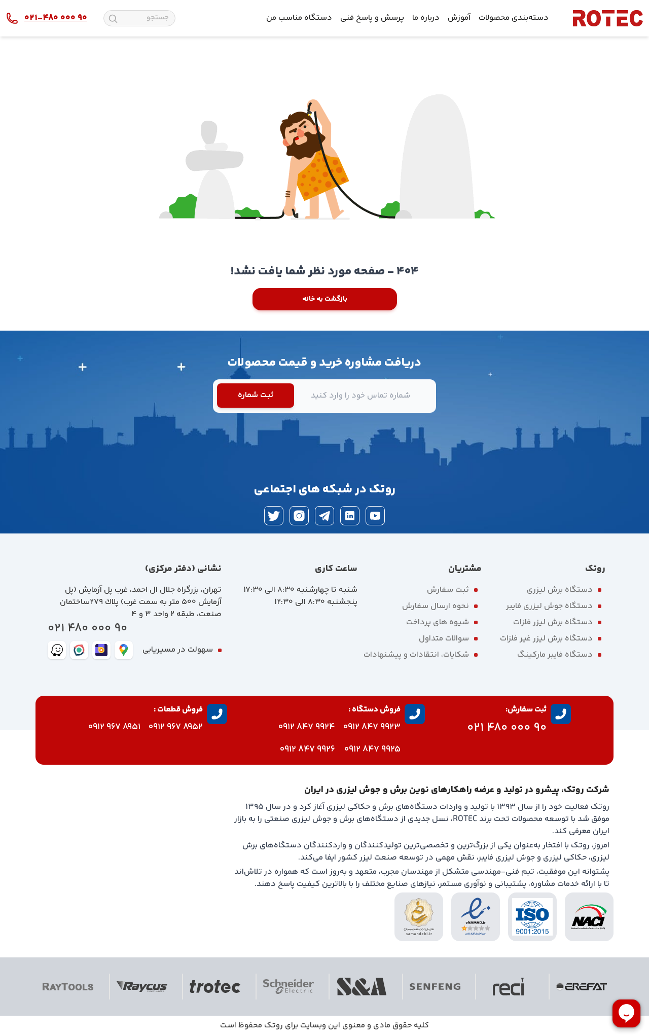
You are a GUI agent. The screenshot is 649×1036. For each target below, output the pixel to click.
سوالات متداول (444, 638)
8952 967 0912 (176, 727)
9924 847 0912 (306, 727)
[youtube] (375, 515)
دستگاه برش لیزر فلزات (553, 622)
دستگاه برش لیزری (560, 590)
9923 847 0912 (372, 727)
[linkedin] (349, 515)
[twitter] (273, 515)
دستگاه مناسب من (299, 18)
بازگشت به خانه (324, 299)
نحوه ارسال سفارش (435, 606)
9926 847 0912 (307, 749)
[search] (113, 19)
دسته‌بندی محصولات (514, 18)
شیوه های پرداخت (437, 622)
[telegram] (324, 515)
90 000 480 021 (87, 628)
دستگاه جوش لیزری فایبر (549, 606)
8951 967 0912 (114, 727)
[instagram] (299, 515)
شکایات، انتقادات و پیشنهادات (416, 655)
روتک (273, 1025)
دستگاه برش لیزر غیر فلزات (546, 638)
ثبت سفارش (448, 590)
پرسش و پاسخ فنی (372, 18)
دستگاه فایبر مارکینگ (555, 655)
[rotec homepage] (608, 18)
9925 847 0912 (372, 749)
